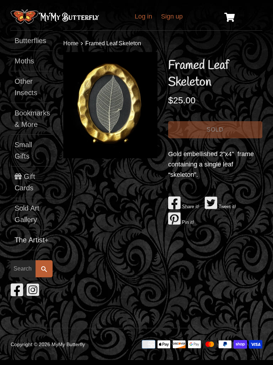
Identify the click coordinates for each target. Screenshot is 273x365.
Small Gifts (23, 150)
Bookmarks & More (32, 118)
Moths (24, 61)
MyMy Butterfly (68, 344)
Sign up (172, 16)
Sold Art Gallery (27, 213)
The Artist (32, 240)
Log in (143, 16)
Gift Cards (25, 182)
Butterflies (30, 41)
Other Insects (26, 87)
